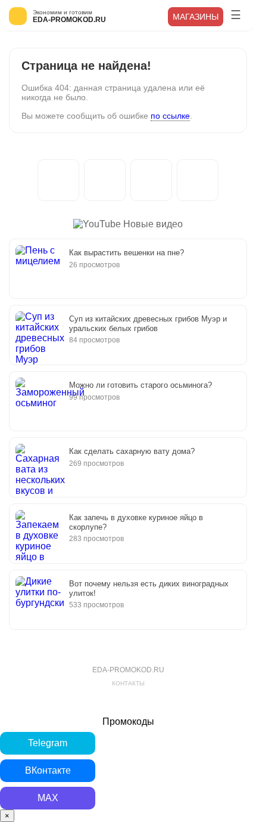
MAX (105, 180)
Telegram (58, 180)
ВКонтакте (151, 180)
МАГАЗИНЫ (195, 16)
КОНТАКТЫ (128, 683)
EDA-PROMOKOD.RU (128, 670)
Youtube (197, 180)
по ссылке (170, 115)
